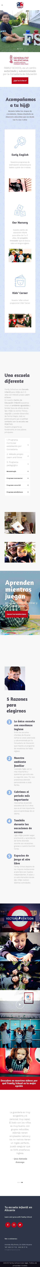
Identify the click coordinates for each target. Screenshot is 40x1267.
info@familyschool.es (12, 1250)
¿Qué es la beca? (20, 80)
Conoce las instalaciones (16, 614)
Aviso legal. (24, 1263)
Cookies (24, 1266)
